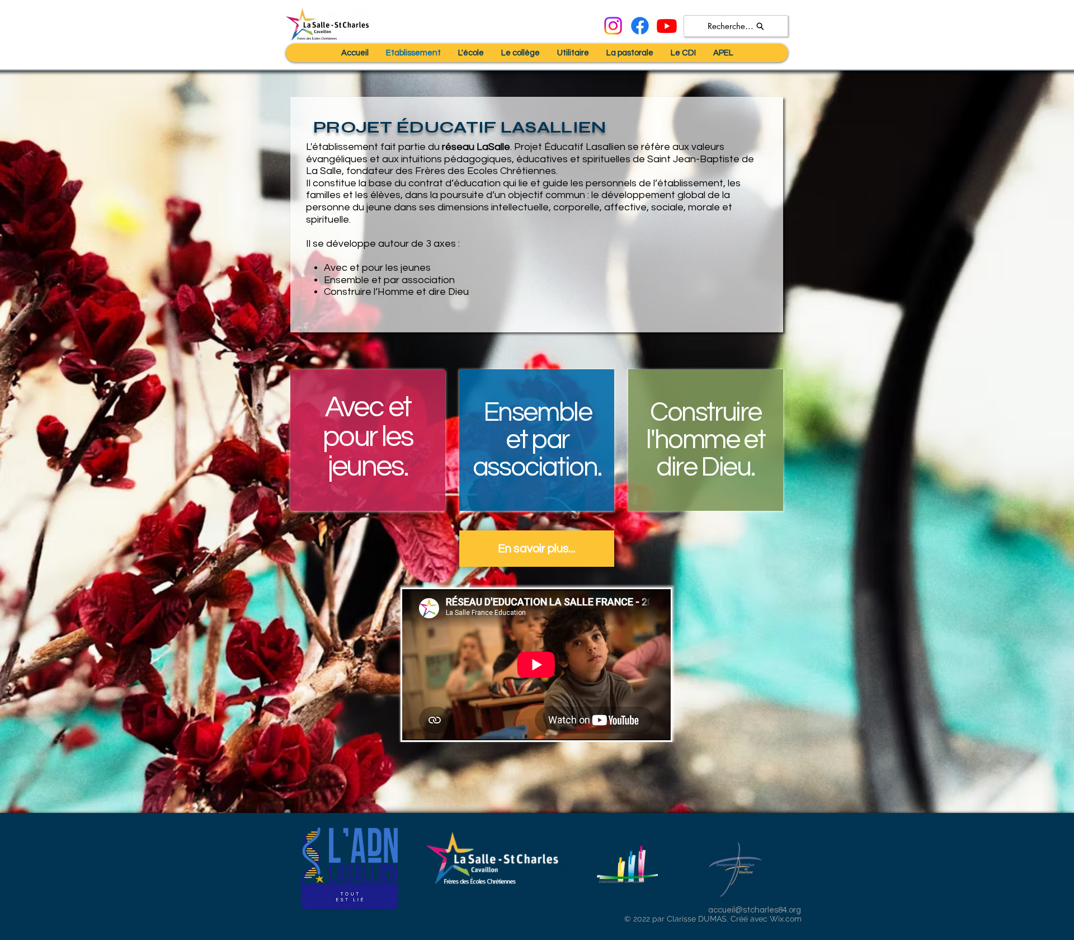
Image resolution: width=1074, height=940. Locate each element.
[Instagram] (613, 25)
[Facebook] (640, 25)
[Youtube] (667, 25)
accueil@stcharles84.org (754, 910)
